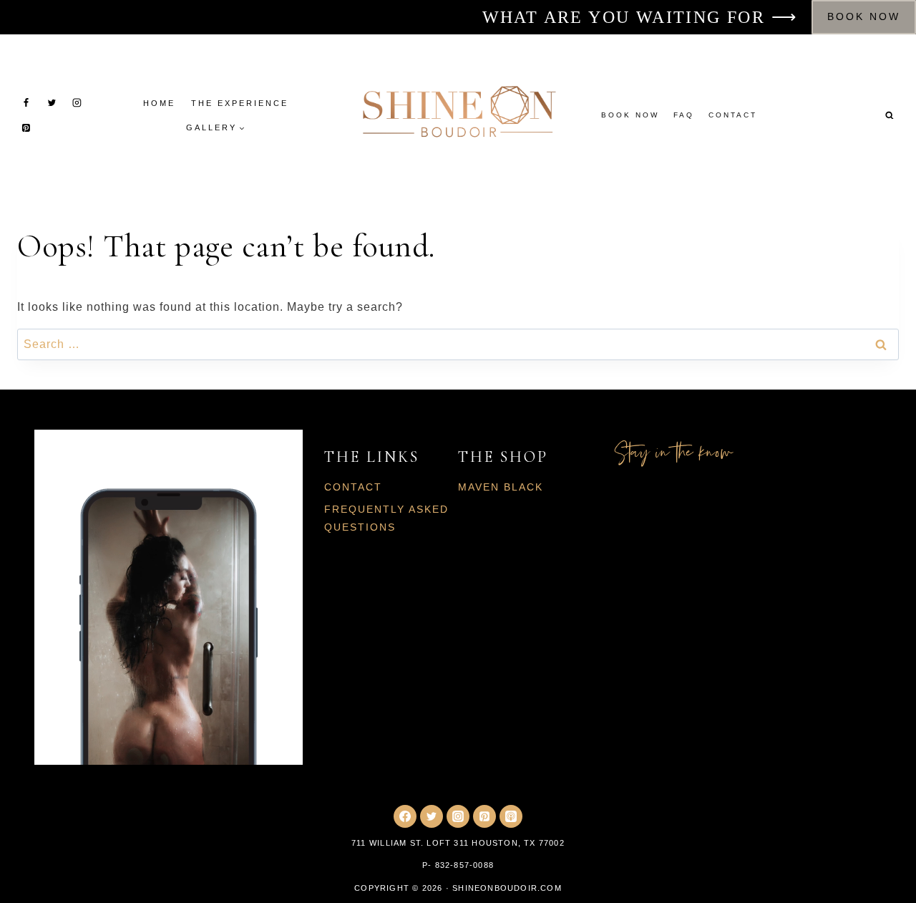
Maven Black (500, 487)
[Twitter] (51, 103)
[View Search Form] (889, 115)
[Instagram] (76, 103)
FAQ (683, 115)
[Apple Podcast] (511, 816)
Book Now (863, 16)
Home (159, 103)
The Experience (239, 103)
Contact (732, 115)
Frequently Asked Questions (386, 518)
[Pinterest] (26, 128)
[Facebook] (26, 103)
